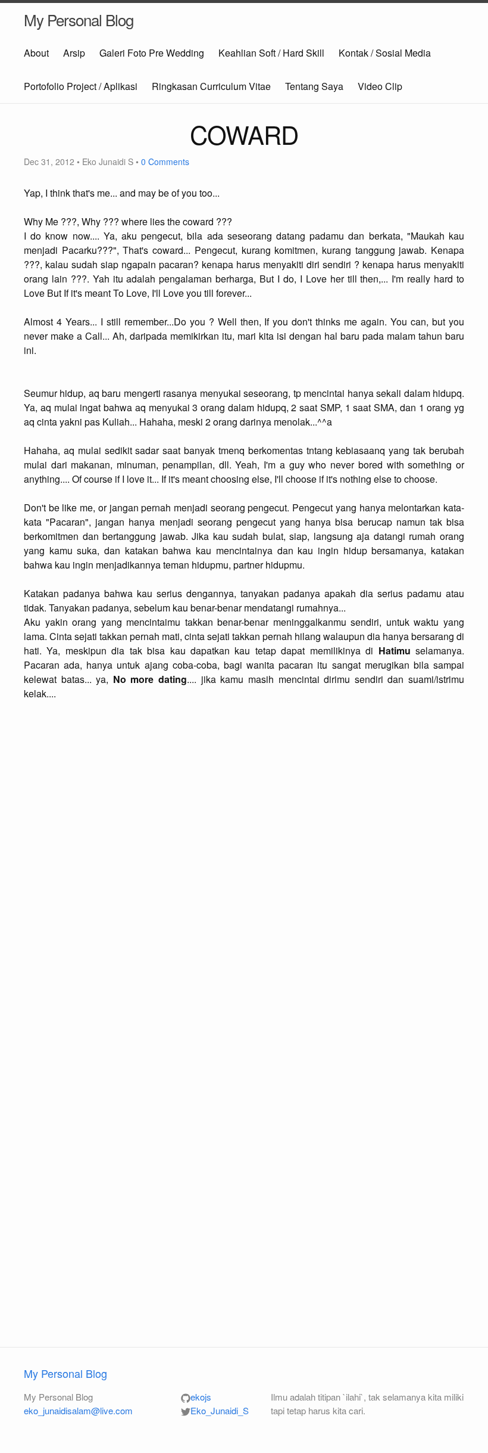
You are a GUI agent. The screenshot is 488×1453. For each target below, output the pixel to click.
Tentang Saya (314, 86)
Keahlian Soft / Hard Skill (271, 53)
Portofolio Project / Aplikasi (80, 86)
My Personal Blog (78, 19)
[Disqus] (244, 868)
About (36, 53)
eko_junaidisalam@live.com (78, 1410)
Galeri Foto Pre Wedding (151, 53)
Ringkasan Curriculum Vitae (211, 86)
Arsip (74, 53)
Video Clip (380, 86)
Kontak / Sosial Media (385, 53)
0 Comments (165, 161)
